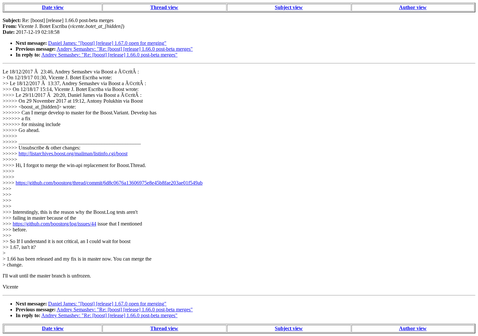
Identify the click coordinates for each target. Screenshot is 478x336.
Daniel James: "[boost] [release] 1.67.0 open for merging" (107, 43)
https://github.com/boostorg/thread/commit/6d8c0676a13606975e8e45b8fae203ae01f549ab (109, 183)
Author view (413, 7)
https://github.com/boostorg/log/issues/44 (54, 223)
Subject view (289, 7)
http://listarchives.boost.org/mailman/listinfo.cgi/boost (73, 153)
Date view (53, 7)
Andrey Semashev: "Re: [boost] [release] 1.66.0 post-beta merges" (125, 49)
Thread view (164, 7)
